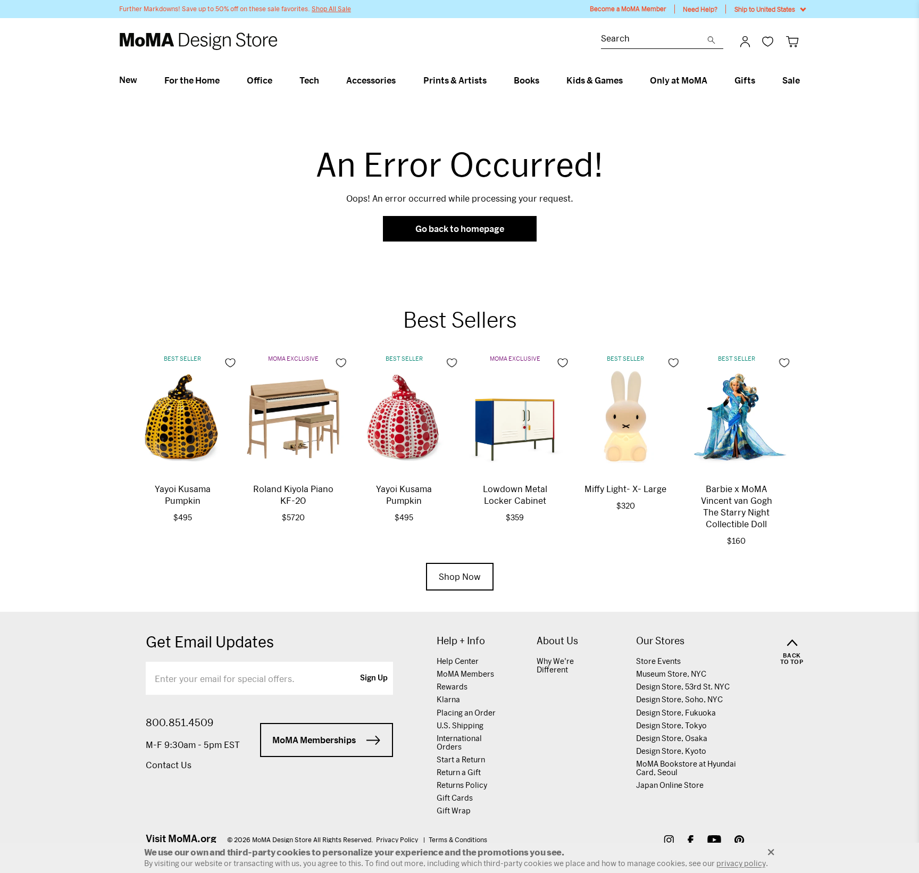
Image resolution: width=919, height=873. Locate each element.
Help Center (458, 661)
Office (259, 80)
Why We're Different (555, 665)
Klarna (448, 699)
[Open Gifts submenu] (759, 80)
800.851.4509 (179, 722)
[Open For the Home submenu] (224, 80)
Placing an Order (466, 712)
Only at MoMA (678, 80)
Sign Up (374, 678)
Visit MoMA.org (181, 838)
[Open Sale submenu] (804, 80)
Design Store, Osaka (671, 738)
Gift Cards (455, 797)
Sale (791, 80)
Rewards (452, 686)
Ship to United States (764, 9)
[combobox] (654, 40)
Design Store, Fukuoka (676, 712)
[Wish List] (768, 41)
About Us (557, 640)
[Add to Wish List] (230, 363)
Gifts (744, 80)
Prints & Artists (455, 80)
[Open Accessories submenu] (400, 80)
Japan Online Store (670, 784)
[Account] (745, 41)
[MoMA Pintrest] (739, 841)
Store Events (658, 661)
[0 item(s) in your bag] (792, 41)
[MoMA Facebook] (690, 841)
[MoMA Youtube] (714, 841)
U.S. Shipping (460, 725)
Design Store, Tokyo (671, 725)
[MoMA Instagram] (668, 841)
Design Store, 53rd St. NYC (683, 686)
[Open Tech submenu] (323, 80)
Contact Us (168, 765)
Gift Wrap (454, 810)
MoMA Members (465, 673)
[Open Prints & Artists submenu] (491, 80)
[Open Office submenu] (276, 80)
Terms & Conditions (458, 839)
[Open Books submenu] (543, 80)
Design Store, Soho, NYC (679, 699)
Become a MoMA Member (628, 8)
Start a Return (461, 759)
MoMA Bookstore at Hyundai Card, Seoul (686, 768)
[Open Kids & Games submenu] (627, 80)
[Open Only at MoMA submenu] (711, 80)
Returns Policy (462, 784)
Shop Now (460, 576)
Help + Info (461, 640)
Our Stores (660, 640)
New (128, 80)
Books (526, 80)
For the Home (192, 80)
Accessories (371, 80)
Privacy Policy (398, 839)
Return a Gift (459, 772)
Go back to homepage (459, 228)
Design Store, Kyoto (671, 750)
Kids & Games (594, 80)
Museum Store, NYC (671, 673)
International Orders (459, 742)
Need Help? (700, 9)
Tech (309, 80)
